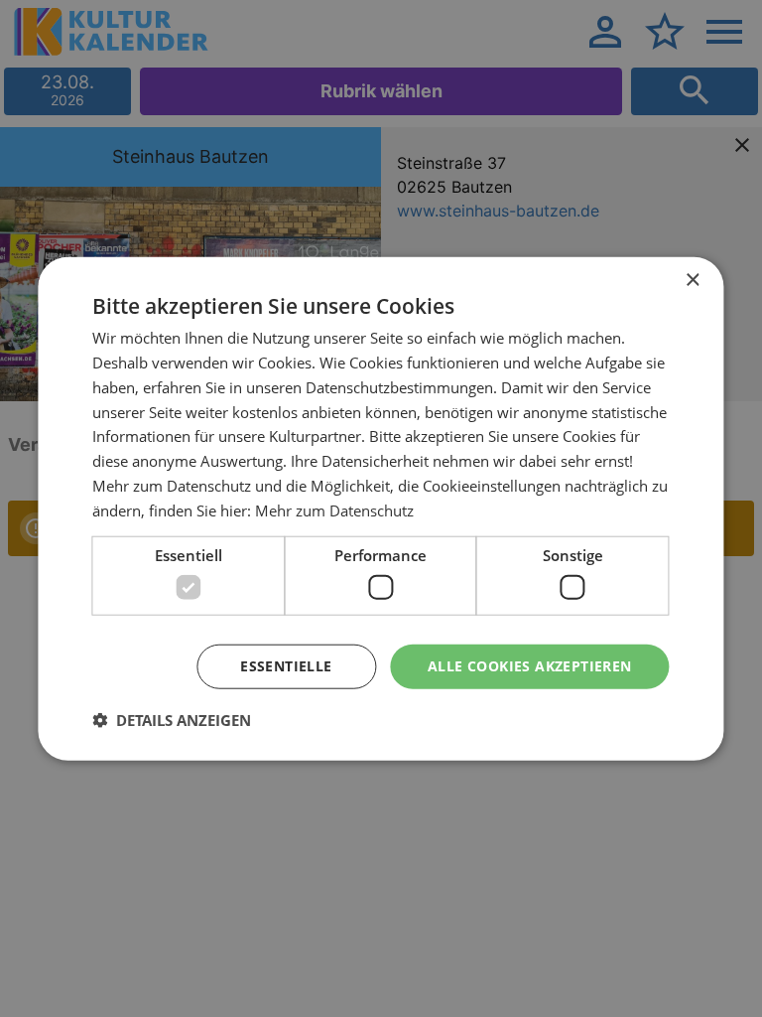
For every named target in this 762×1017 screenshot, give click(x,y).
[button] (171, 719)
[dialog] (380, 509)
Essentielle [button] (285, 665)
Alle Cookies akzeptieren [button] (530, 665)
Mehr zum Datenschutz (334, 509)
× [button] (692, 280)
